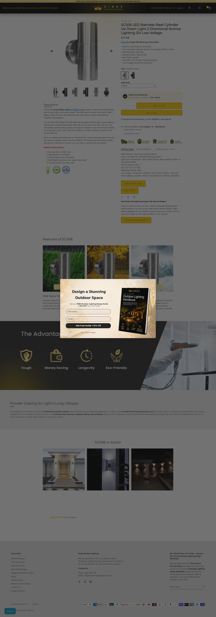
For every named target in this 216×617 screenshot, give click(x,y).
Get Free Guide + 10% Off (88, 325)
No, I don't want (88, 332)
